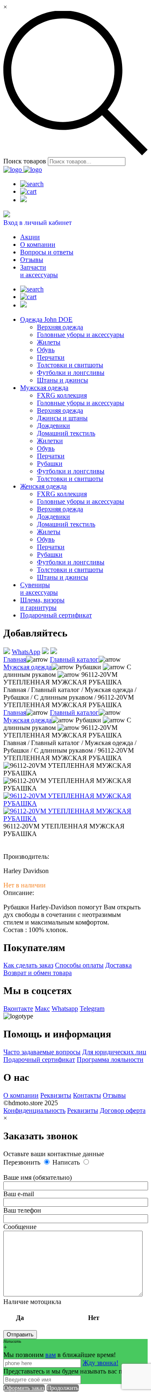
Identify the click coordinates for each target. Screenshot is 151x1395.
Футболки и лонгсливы (70, 372)
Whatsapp (65, 1008)
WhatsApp (26, 651)
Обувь (46, 349)
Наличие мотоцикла (51, 1309)
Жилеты (48, 342)
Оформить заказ (24, 1388)
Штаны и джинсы (62, 380)
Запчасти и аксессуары (39, 271)
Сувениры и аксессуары (39, 588)
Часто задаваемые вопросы (42, 1052)
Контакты (87, 1095)
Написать (66, 1162)
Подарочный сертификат (56, 615)
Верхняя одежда (60, 327)
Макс (42, 1008)
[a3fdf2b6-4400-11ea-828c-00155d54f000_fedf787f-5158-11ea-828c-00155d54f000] (75, 803)
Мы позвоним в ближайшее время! (59, 1354)
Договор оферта (123, 1110)
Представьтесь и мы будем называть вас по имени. (75, 1371)
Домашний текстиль (66, 433)
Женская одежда (43, 486)
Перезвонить (22, 1162)
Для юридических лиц (114, 1052)
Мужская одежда (44, 387)
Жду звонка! (100, 1362)
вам (50, 1354)
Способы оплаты (79, 965)
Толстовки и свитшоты (70, 365)
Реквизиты (55, 1095)
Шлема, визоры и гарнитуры (42, 603)
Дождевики (53, 425)
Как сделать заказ (28, 965)
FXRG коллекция (62, 395)
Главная (14, 659)
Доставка (118, 965)
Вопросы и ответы (46, 252)
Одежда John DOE (46, 319)
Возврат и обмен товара (37, 972)
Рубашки (49, 463)
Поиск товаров (24, 161)
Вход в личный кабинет (37, 222)
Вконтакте (18, 1008)
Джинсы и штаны (62, 418)
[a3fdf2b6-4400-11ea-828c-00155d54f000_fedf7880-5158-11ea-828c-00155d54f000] (75, 818)
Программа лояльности (110, 1059)
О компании (37, 244)
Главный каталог (74, 659)
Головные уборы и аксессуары (80, 334)
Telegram (92, 1008)
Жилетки (50, 440)
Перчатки (51, 357)
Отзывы (31, 259)
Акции (30, 237)
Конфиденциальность (34, 1110)
